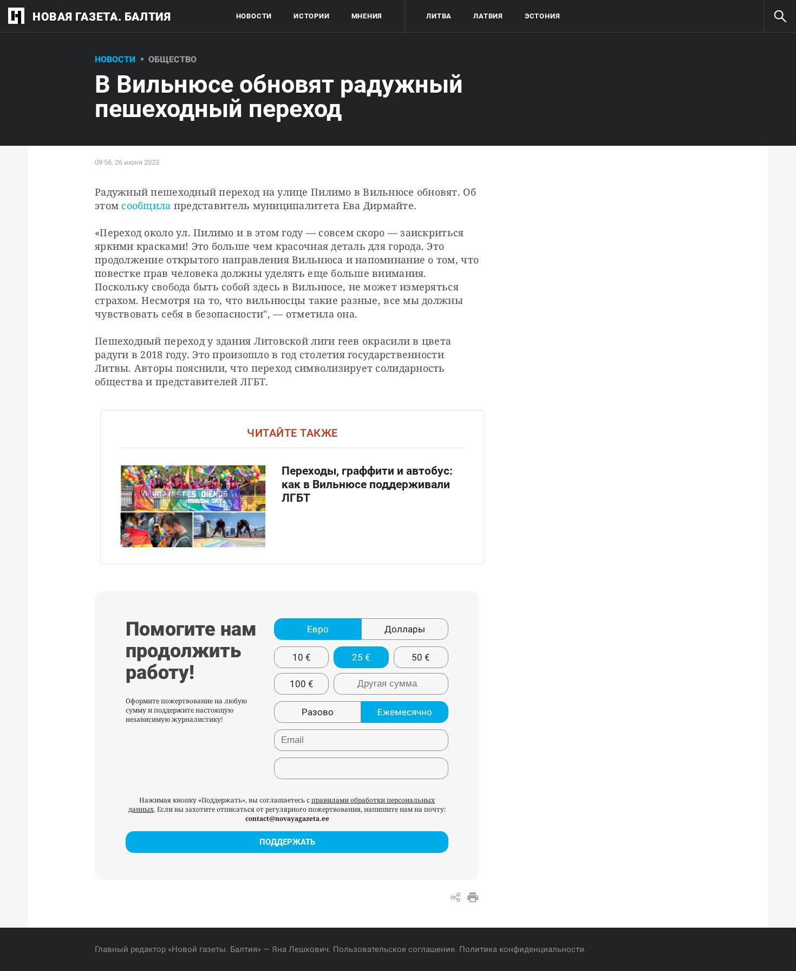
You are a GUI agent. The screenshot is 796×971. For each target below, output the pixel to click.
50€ (421, 657)
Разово (318, 712)
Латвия (488, 16)
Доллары (404, 629)
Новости (254, 16)
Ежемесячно (404, 712)
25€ (361, 657)
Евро (318, 629)
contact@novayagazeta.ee (287, 818)
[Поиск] (780, 16)
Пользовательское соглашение (394, 949)
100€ (302, 683)
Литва (439, 16)
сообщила (146, 205)
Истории (311, 16)
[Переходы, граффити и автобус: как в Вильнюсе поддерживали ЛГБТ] (292, 487)
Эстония (542, 16)
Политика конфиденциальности (521, 949)
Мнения (367, 16)
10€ (301, 657)
